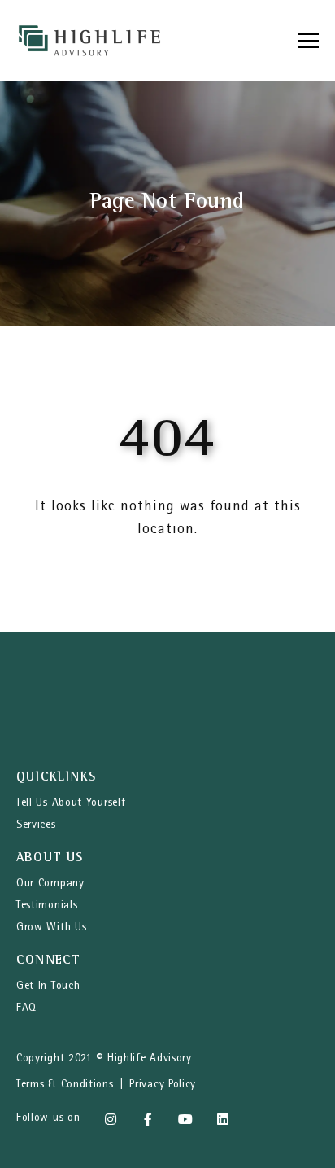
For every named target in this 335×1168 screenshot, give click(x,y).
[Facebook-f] (147, 1119)
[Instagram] (110, 1119)
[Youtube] (185, 1119)
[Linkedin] (222, 1119)
